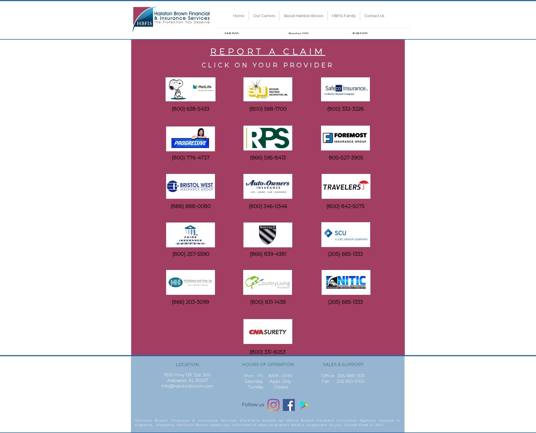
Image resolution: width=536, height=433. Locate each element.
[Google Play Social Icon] (304, 405)
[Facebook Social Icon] (289, 405)
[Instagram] (273, 405)
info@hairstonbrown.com (187, 386)
